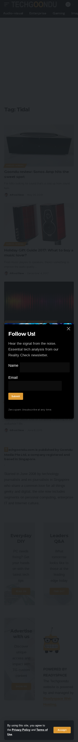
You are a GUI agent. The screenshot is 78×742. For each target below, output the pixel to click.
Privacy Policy (21, 729)
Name (13, 365)
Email (13, 377)
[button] (62, 730)
